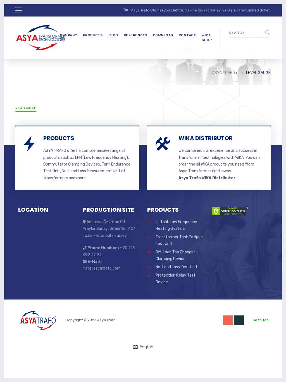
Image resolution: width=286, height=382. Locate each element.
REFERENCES (135, 35)
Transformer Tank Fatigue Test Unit (179, 240)
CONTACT (187, 35)
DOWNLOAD (163, 35)
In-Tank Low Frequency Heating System (176, 225)
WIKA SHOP (207, 37)
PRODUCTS (93, 35)
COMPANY (68, 35)
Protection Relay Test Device (176, 278)
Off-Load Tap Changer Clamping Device (175, 255)
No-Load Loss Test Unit (176, 267)
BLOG (113, 35)
